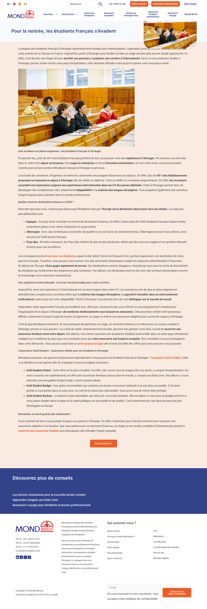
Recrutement (113, 542)
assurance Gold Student (165, 357)
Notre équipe (113, 547)
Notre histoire (113, 531)
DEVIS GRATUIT (139, 4)
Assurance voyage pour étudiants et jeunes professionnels (52, 505)
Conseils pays (159, 542)
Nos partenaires (114, 553)
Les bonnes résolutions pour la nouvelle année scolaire (49, 494)
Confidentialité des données (166, 547)
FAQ (155, 531)
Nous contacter (114, 558)
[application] (56, 14)
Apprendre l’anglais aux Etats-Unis (35, 499)
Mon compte (190, 4)
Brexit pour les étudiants (60, 256)
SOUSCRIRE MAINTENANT (165, 4)
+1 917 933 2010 (30, 547)
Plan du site (158, 552)
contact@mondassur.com (28, 551)
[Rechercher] (100, 4)
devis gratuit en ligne (91, 343)
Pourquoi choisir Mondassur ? (121, 536)
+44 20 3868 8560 (31, 543)
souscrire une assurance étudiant (38, 430)
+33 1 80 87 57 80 (117, 4)
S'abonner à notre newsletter (177, 592)
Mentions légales (161, 558)
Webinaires (158, 536)
